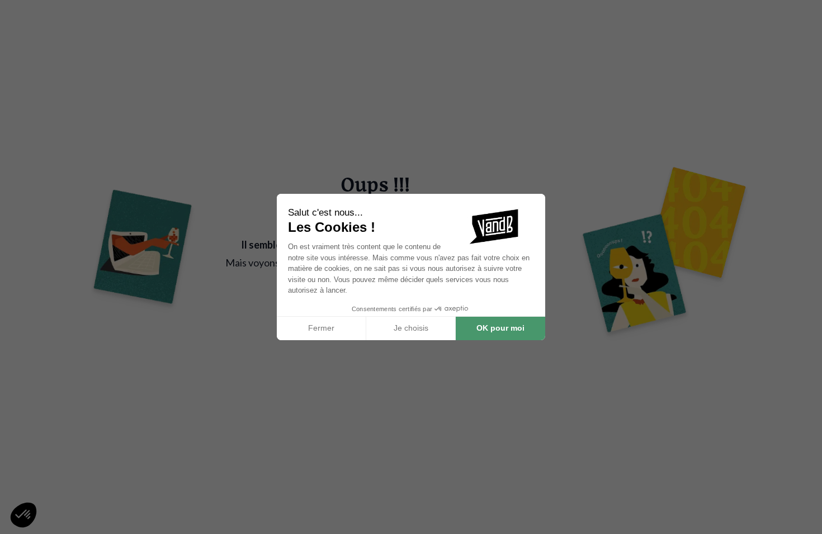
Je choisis (411, 327)
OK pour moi (500, 327)
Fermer (321, 327)
